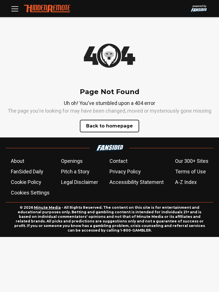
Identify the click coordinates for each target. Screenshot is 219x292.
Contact (118, 161)
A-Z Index (186, 182)
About (17, 161)
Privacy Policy (125, 172)
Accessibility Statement (137, 182)
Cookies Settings (30, 193)
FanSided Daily (27, 172)
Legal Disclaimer (79, 182)
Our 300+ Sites (191, 161)
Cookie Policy (26, 182)
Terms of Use (190, 172)
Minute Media (47, 207)
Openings (72, 161)
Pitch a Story (75, 172)
